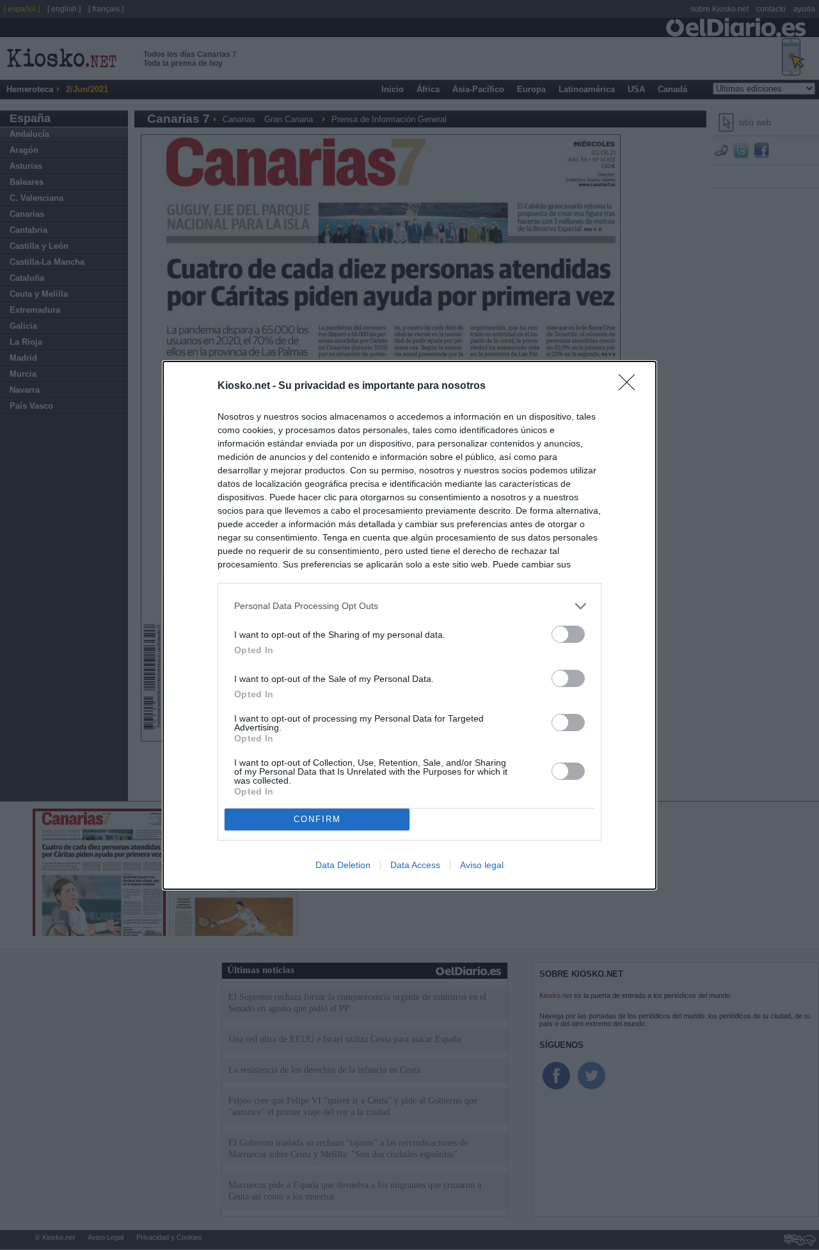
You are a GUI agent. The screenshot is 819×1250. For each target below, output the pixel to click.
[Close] (631, 386)
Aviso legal (482, 865)
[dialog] (409, 625)
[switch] (568, 634)
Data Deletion (342, 865)
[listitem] (409, 606)
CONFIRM (317, 819)
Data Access (415, 865)
